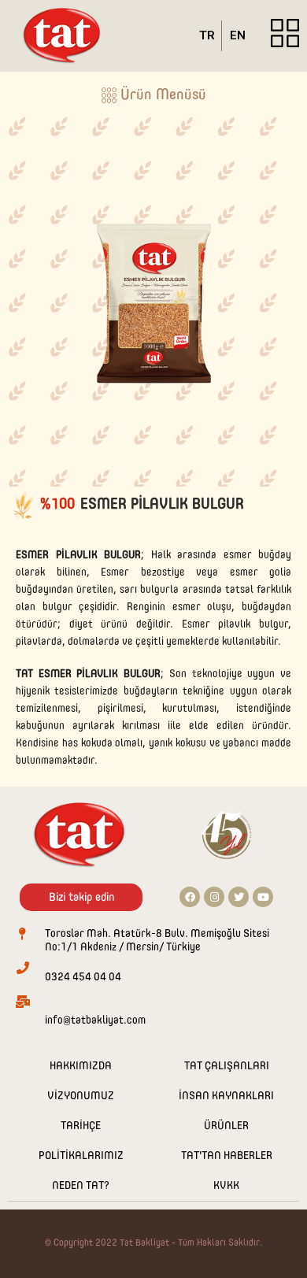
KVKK (226, 1185)
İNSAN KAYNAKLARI (226, 1096)
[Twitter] (238, 897)
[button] (154, 98)
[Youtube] (263, 897)
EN (238, 35)
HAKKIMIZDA (81, 1066)
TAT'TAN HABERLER (226, 1155)
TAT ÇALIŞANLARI (226, 1066)
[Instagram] (214, 897)
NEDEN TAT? (80, 1185)
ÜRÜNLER (226, 1126)
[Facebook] (189, 897)
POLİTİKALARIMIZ (81, 1155)
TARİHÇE (81, 1126)
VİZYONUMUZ (80, 1096)
